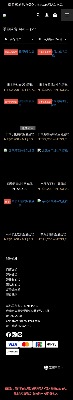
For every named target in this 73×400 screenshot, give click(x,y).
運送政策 (11, 274)
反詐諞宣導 (13, 289)
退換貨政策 (13, 279)
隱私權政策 (13, 284)
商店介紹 (11, 269)
